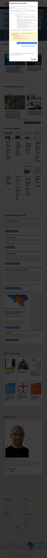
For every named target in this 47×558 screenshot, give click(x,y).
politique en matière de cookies (16, 8)
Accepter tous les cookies (22, 43)
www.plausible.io (31, 29)
